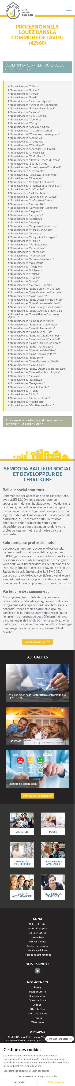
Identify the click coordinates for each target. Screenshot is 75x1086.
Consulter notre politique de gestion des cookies (26, 1071)
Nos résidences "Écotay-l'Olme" (28, 163)
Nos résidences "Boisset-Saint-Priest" (32, 108)
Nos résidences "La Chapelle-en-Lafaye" (33, 196)
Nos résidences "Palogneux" (26, 266)
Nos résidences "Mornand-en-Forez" (31, 259)
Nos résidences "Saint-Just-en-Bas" (30, 331)
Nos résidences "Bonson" (24, 112)
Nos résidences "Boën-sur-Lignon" (30, 101)
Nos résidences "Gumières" (26, 178)
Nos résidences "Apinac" (24, 90)
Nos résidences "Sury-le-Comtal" (29, 386)
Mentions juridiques (38, 950)
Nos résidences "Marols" (24, 240)
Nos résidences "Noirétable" (26, 262)
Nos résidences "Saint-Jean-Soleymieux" (33, 324)
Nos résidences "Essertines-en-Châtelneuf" (35, 167)
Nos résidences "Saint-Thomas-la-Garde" (34, 361)
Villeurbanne (37, 1022)
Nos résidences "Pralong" (24, 273)
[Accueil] (12, 10)
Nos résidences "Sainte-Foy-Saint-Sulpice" (34, 372)
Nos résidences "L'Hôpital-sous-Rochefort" (35, 185)
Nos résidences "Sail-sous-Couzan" (30, 284)
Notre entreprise (37, 924)
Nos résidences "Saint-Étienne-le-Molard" (34, 303)
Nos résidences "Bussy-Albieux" (28, 115)
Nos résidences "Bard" (23, 97)
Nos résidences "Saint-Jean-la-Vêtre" (31, 320)
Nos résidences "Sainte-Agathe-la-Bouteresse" (37, 368)
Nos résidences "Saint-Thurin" (27, 364)
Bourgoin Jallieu (37, 996)
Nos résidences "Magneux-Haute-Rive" (33, 226)
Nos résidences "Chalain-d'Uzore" (30, 126)
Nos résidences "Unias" (23, 394)
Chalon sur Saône (37, 1000)
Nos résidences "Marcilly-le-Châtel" (31, 229)
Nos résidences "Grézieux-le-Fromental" (33, 174)
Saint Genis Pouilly (37, 1013)
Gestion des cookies (37, 946)
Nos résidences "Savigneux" (26, 379)
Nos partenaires (37, 932)
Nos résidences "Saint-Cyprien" (28, 295)
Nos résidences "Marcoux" (25, 233)
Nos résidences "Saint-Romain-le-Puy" (32, 353)
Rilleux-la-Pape (37, 1009)
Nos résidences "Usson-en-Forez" (29, 398)
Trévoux (37, 1017)
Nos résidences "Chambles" (26, 137)
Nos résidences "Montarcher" (27, 248)
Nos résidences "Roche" (23, 281)
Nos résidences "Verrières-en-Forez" (31, 405)
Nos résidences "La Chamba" (26, 189)
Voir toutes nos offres (37, 641)
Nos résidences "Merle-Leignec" (29, 244)
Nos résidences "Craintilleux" (27, 156)
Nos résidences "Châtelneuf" (26, 145)
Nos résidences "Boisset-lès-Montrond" (33, 104)
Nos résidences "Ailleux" (24, 86)
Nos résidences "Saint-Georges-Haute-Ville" (36, 310)
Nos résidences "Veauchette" (26, 401)
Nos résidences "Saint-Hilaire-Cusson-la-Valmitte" (33, 316)
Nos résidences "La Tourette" (27, 204)
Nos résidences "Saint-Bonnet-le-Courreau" (35, 292)
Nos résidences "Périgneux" (26, 270)
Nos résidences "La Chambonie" (28, 193)
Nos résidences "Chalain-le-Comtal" (31, 130)
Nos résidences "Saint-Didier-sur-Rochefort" (36, 299)
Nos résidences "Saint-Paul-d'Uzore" (31, 346)
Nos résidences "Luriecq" (24, 222)
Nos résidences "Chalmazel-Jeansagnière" (34, 134)
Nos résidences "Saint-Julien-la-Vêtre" (32, 328)
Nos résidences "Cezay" (24, 123)
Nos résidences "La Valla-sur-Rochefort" (33, 207)
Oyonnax (37, 1004)
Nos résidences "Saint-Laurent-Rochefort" (34, 339)
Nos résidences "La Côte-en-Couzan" (31, 200)
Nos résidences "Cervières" (26, 119)
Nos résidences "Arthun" (24, 93)
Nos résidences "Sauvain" (24, 375)
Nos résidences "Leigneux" (25, 211)
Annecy (37, 987)
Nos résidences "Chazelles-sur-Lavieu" (32, 148)
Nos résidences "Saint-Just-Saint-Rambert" (35, 335)
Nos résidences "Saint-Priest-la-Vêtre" (32, 350)
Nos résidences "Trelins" (24, 390)
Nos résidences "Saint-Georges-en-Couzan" (35, 306)
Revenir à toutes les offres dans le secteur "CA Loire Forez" (33, 422)
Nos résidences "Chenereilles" (27, 152)
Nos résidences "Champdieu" (27, 141)
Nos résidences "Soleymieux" (27, 383)
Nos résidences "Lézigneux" (26, 218)
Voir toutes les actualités (37, 795)
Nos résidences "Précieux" (25, 277)
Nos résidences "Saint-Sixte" (26, 357)
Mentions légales (37, 941)
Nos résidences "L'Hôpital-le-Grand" (31, 181)
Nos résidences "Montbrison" (27, 251)
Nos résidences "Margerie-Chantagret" (33, 237)
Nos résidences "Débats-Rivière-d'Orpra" (34, 159)
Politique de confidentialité (37, 954)
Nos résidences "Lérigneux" (26, 215)
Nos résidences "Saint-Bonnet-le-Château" (35, 288)
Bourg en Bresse (37, 991)
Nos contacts (37, 937)
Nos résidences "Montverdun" (27, 255)
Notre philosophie (37, 928)
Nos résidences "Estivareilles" (27, 170)
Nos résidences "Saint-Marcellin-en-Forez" (35, 342)
